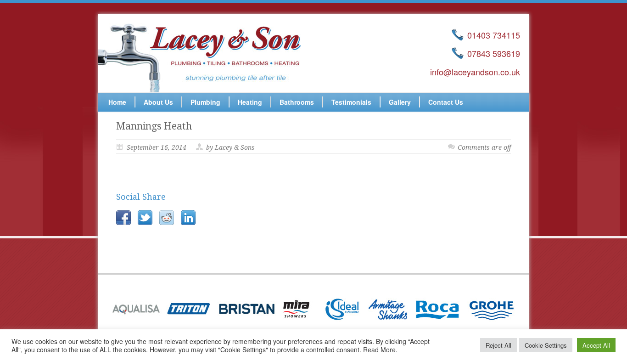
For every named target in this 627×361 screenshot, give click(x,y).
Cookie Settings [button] (546, 345)
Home (117, 102)
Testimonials (351, 102)
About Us (158, 102)
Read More (379, 349)
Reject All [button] (498, 345)
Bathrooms (297, 102)
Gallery (400, 102)
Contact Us (445, 102)
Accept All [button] (596, 345)
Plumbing (205, 102)
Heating (250, 102)
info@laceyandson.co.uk (475, 72)
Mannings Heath (154, 126)
